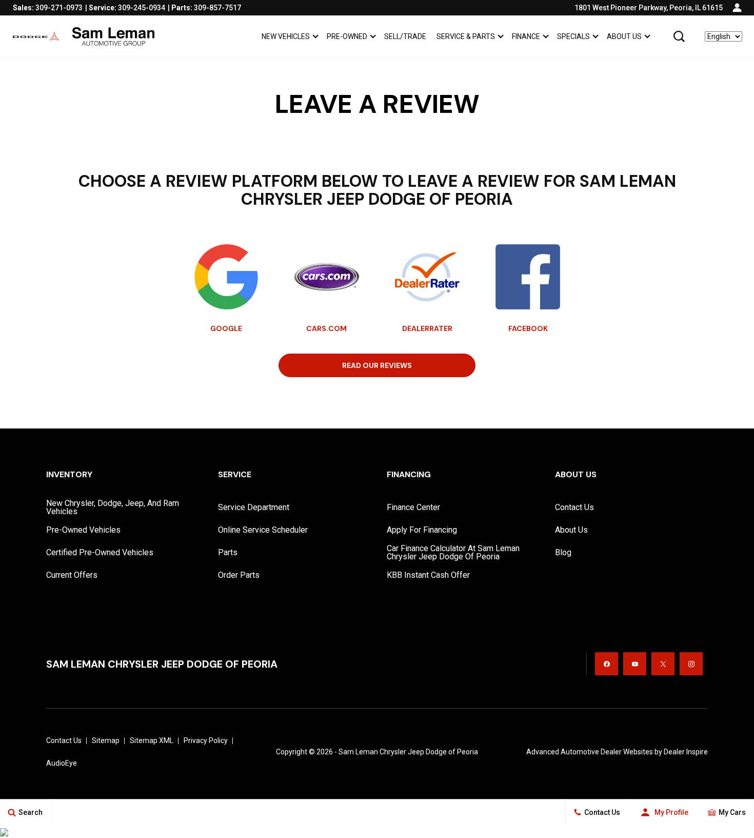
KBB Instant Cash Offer (428, 575)
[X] (662, 663)
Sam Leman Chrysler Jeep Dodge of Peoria (408, 752)
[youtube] (634, 663)
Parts (227, 552)
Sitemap (106, 740)
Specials (573, 36)
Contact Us (574, 507)
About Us (624, 36)
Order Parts (239, 575)
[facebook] (606, 663)
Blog (563, 552)
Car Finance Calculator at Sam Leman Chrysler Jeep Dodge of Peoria (453, 552)
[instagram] (691, 663)
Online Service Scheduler (263, 530)
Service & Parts (465, 36)
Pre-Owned (347, 36)
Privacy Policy (206, 740)
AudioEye (61, 763)
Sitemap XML (151, 740)
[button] (679, 36)
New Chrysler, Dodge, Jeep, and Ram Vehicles (112, 507)
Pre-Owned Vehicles (83, 530)
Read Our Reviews (377, 365)
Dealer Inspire (686, 752)
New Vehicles (286, 36)
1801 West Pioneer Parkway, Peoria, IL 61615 (648, 8)
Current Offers (71, 575)
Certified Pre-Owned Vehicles (99, 552)
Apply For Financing (422, 530)
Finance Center (413, 507)
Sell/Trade (405, 36)
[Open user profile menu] (737, 8)
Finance (526, 36)
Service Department (253, 507)
